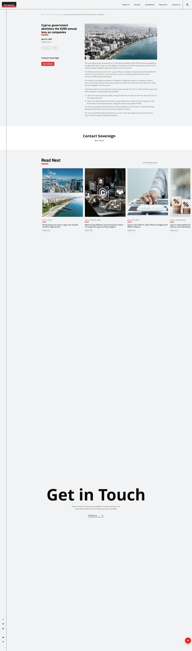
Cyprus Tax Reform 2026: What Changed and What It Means (148, 226)
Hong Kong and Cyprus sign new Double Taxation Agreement (60, 226)
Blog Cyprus (58, 14)
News (55, 48)
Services (137, 5)
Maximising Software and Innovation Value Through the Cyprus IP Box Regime (104, 226)
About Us (125, 5)
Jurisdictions (149, 5)
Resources (163, 5)
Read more (46, 230)
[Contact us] (188, 641)
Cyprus (87, 220)
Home (43, 14)
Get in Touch (48, 64)
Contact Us (176, 5)
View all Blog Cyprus (150, 162)
